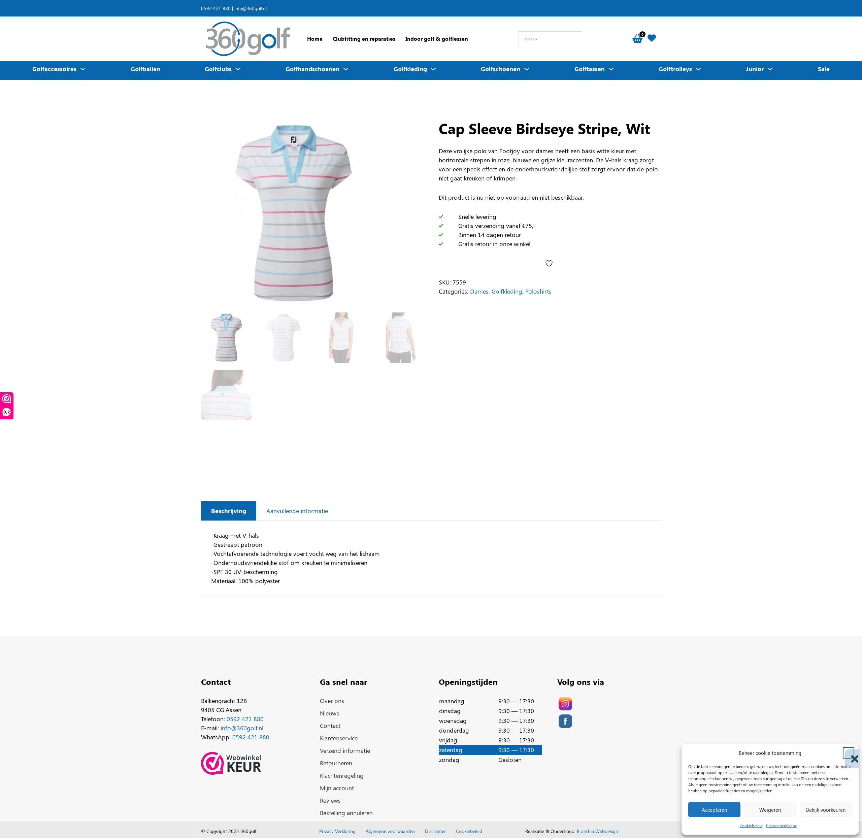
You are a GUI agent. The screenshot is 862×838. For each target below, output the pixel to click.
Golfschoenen (500, 69)
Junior (755, 69)
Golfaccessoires (54, 69)
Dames (479, 291)
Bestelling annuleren (346, 813)
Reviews (330, 800)
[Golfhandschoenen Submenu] (346, 69)
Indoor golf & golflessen (436, 38)
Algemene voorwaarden (390, 831)
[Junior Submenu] (770, 69)
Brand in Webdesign (597, 831)
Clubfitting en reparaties (364, 38)
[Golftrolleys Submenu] (698, 69)
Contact (330, 726)
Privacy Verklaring (781, 825)
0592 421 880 (216, 8)
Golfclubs (218, 69)
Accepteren (714, 809)
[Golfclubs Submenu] (238, 69)
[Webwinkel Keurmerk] (231, 763)
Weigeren (770, 809)
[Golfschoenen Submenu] (527, 69)
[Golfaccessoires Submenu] (83, 69)
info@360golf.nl (250, 8)
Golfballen (145, 69)
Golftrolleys (675, 69)
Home (315, 38)
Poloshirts (538, 291)
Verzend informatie (345, 750)
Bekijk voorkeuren (826, 809)
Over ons (332, 701)
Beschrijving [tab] (228, 511)
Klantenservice (339, 738)
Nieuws (329, 713)
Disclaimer (435, 831)
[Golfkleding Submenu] (433, 69)
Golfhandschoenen (312, 69)
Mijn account (337, 788)
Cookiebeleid (751, 825)
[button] (848, 752)
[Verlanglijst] (652, 38)
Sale (824, 69)
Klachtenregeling (342, 775)
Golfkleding (410, 69)
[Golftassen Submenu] (611, 69)
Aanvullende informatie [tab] (297, 511)
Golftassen (589, 69)
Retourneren (336, 763)
